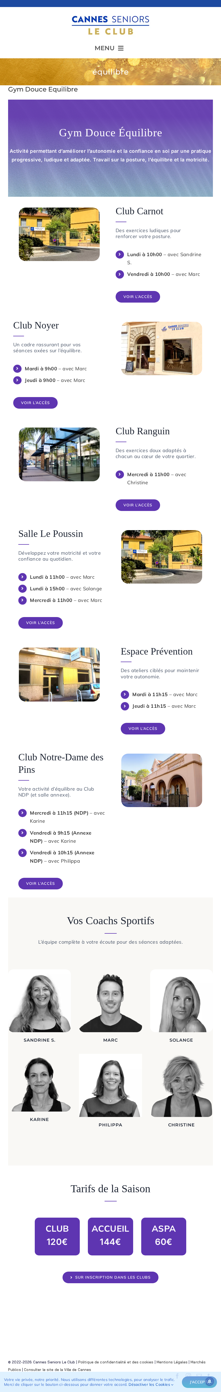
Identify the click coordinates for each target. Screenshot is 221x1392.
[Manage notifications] (209, 1381)
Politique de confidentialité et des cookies (116, 1362)
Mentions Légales (172, 1362)
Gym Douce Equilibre (43, 89)
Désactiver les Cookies (150, 1384)
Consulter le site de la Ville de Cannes (57, 1369)
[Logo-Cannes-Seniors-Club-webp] (110, 13)
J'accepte (199, 1382)
